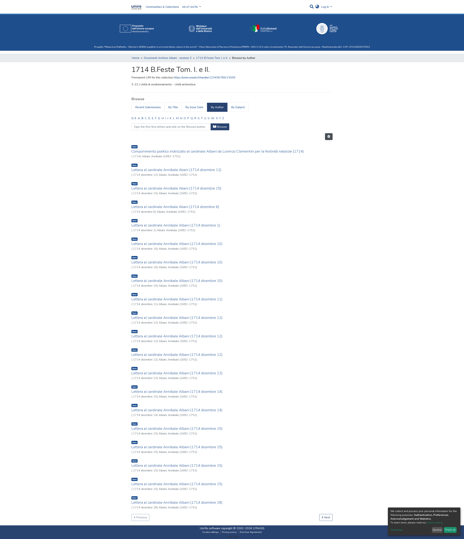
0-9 (133, 118)
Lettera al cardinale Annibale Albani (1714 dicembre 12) (176, 317)
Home (135, 58)
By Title (173, 107)
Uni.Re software (210, 528)
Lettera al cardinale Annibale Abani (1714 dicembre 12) (176, 169)
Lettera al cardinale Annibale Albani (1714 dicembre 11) (176, 299)
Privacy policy (229, 532)
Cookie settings (210, 532)
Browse (221, 127)
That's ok (450, 530)
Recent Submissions (148, 107)
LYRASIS (258, 528)
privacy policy (434, 522)
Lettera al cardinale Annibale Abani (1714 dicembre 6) (175, 206)
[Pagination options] (329, 136)
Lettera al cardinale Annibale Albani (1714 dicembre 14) (176, 391)
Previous (141, 517)
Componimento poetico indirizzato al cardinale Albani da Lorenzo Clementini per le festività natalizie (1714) (217, 151)
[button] (317, 7)
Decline (437, 530)
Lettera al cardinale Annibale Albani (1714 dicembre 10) (176, 243)
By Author (217, 107)
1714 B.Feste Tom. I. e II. (212, 58)
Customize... (397, 530)
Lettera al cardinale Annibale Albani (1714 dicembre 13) (176, 373)
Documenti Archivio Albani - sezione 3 (168, 58)
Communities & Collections (162, 7)
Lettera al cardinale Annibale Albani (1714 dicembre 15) (176, 428)
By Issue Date (194, 107)
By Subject (238, 107)
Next (326, 517)
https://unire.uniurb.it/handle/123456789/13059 (204, 78)
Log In (325, 7)
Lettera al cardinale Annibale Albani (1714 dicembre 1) (175, 225)
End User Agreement (251, 532)
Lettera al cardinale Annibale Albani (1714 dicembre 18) (176, 502)
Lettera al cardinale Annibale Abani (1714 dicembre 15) (176, 188)
